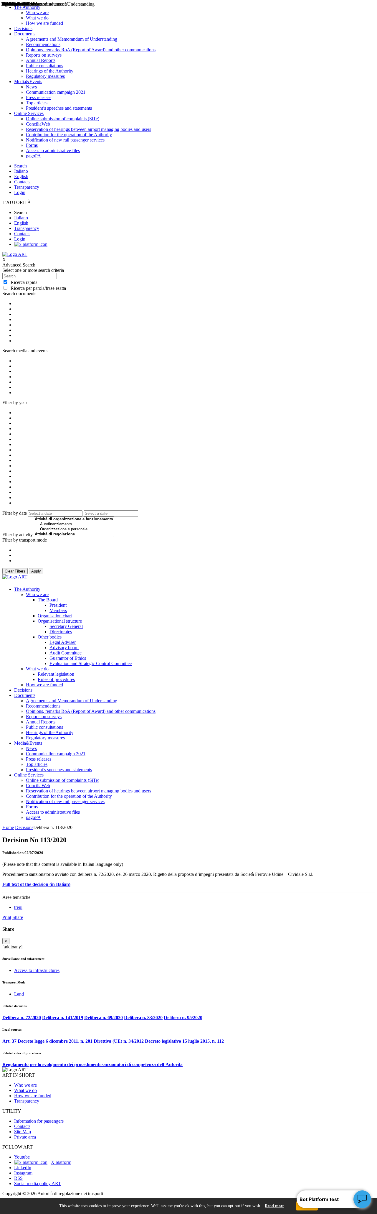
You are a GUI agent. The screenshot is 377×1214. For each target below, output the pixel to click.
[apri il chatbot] (362, 1199)
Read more (274, 1206)
